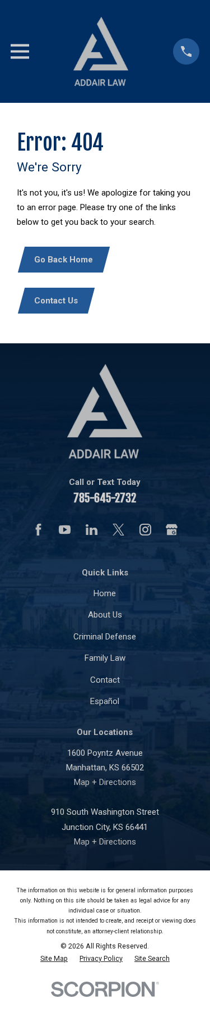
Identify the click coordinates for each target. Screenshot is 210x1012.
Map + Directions (105, 782)
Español (104, 701)
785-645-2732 (104, 498)
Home (105, 593)
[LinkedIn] (91, 530)
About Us (105, 615)
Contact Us (56, 301)
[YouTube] (65, 530)
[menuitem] (54, 958)
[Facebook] (38, 530)
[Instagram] (145, 530)
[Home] (100, 51)
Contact (105, 680)
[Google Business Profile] (172, 530)
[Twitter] (118, 530)
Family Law (105, 658)
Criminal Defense (104, 637)
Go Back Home (63, 260)
